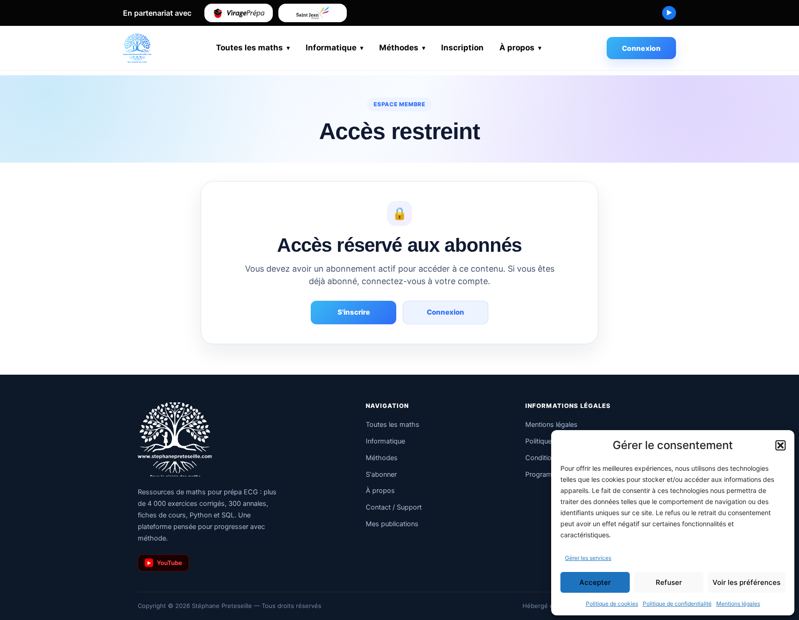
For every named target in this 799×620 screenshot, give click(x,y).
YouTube (165, 562)
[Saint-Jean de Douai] (312, 13)
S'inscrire (354, 312)
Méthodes (398, 47)
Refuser (669, 582)
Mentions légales (738, 603)
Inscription (462, 47)
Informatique (331, 47)
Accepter (595, 582)
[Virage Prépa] (238, 13)
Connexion (641, 48)
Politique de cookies (612, 603)
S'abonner (381, 474)
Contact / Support (394, 507)
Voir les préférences (747, 582)
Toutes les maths (249, 47)
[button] (780, 445)
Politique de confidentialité (677, 603)
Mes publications (392, 524)
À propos (517, 47)
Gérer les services (588, 557)
